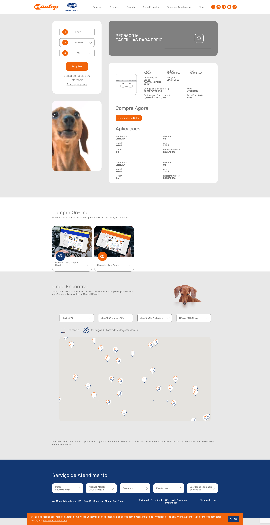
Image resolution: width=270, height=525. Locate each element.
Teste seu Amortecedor (179, 7)
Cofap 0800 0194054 (63, 488)
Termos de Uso (208, 500)
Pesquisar (77, 66)
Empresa (97, 7)
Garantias (127, 488)
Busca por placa (77, 84)
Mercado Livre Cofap (129, 118)
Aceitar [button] (233, 519)
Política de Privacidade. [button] (55, 520)
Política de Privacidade (151, 500)
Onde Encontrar (151, 7)
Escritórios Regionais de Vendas (201, 488)
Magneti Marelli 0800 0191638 (97, 488)
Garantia (131, 7)
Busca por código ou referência (77, 78)
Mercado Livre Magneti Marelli (67, 264)
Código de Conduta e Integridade (176, 501)
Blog (201, 7)
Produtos (114, 7)
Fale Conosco (163, 488)
